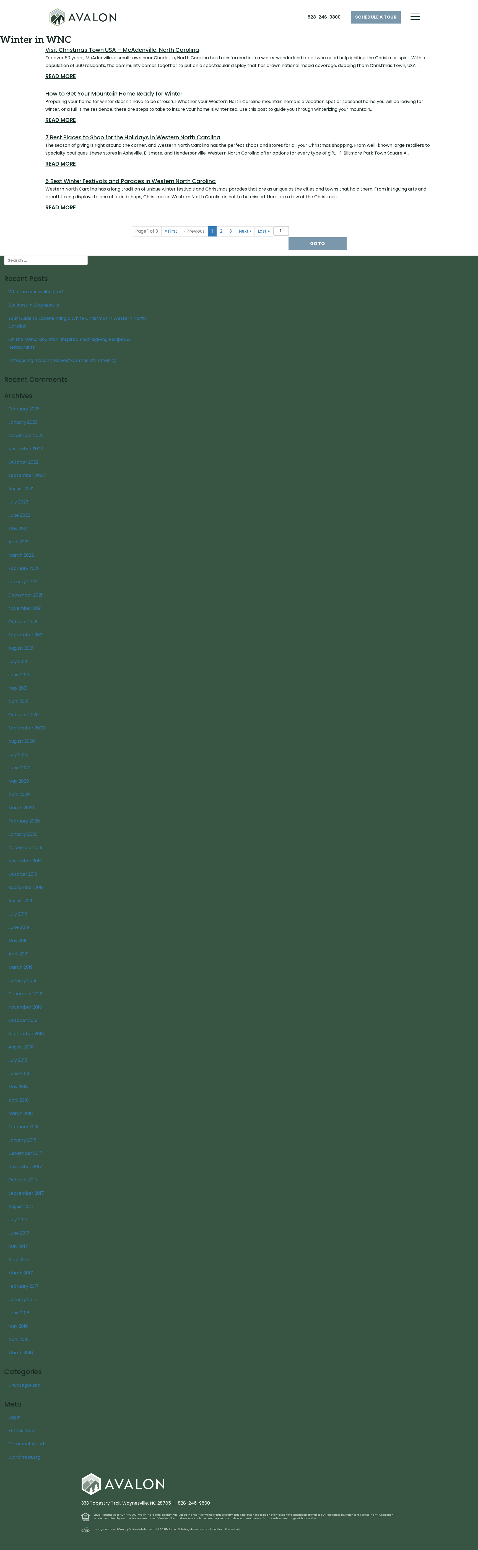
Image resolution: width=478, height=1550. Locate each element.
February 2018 (23, 1127)
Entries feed (21, 1430)
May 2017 (18, 1246)
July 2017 (17, 1220)
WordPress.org (24, 1457)
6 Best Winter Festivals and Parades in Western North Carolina (130, 181)
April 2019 (18, 954)
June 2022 (19, 515)
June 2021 (18, 675)
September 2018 (26, 1033)
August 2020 (21, 741)
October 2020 (23, 714)
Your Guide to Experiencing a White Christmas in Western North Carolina (77, 322)
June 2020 (19, 768)
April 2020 (19, 794)
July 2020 (18, 754)
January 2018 (22, 1140)
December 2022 (25, 435)
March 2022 (21, 555)
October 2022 (23, 462)
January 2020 (23, 834)
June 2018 (18, 1073)
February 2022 (24, 568)
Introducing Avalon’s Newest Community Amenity (62, 360)
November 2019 (25, 861)
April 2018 (18, 1100)
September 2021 (26, 635)
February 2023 (24, 409)
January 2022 (22, 582)
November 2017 (25, 1166)
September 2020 (26, 728)
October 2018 (23, 1020)
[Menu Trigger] (415, 16)
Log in (14, 1417)
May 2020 (18, 781)
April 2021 (18, 701)
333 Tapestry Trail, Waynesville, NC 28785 (126, 1503)
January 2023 (22, 422)
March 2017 (20, 1273)
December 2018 (25, 994)
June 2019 (18, 927)
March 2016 (20, 1352)
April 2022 (19, 542)
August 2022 (21, 488)
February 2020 (24, 821)
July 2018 (17, 1060)
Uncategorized (24, 1385)
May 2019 (18, 940)
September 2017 (26, 1193)
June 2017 (18, 1233)
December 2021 (25, 595)
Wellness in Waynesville (33, 305)
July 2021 (17, 661)
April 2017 (18, 1259)
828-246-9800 (324, 17)
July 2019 (17, 914)
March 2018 (20, 1113)
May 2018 (18, 1087)
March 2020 (21, 807)
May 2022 (18, 528)
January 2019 (22, 980)
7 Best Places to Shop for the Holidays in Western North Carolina (132, 137)
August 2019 (20, 901)
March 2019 (20, 967)
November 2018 (25, 1007)
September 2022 (26, 475)
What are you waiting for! (35, 292)
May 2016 (18, 1326)
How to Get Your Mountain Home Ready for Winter (113, 93)
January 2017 (22, 1299)
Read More (60, 76)
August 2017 (21, 1206)
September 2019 (26, 887)
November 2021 (25, 608)
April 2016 (18, 1339)
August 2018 (21, 1047)
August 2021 (20, 648)
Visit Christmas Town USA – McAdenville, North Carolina (122, 50)
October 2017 (23, 1180)
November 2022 (25, 449)
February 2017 (23, 1286)
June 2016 (18, 1313)
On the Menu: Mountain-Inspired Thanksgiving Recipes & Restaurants (69, 343)
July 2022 (18, 502)
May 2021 (18, 688)
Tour (376, 17)
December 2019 (25, 847)
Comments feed (26, 1444)
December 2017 (25, 1153)
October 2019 (22, 874)
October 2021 (22, 621)
